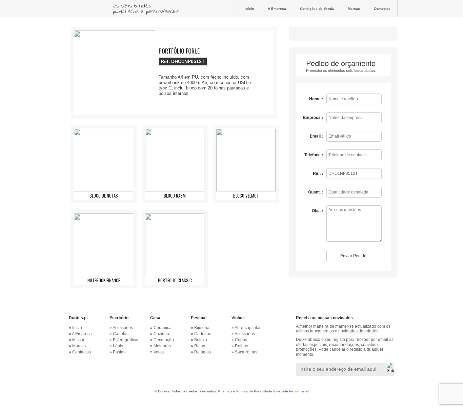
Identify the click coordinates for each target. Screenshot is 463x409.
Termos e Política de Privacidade (246, 391)
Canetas (120, 333)
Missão (78, 340)
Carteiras (202, 333)
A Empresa (277, 8)
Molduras (162, 346)
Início (249, 8)
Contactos (382, 8)
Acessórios (123, 327)
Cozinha (161, 333)
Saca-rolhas (246, 352)
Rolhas (241, 346)
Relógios (202, 352)
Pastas (119, 352)
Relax (199, 346)
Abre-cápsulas (248, 327)
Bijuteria (201, 327)
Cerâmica (163, 327)
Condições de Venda (317, 8)
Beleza (200, 340)
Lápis (118, 346)
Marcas (354, 8)
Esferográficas (126, 340)
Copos (241, 340)
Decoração (164, 340)
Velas (159, 352)
